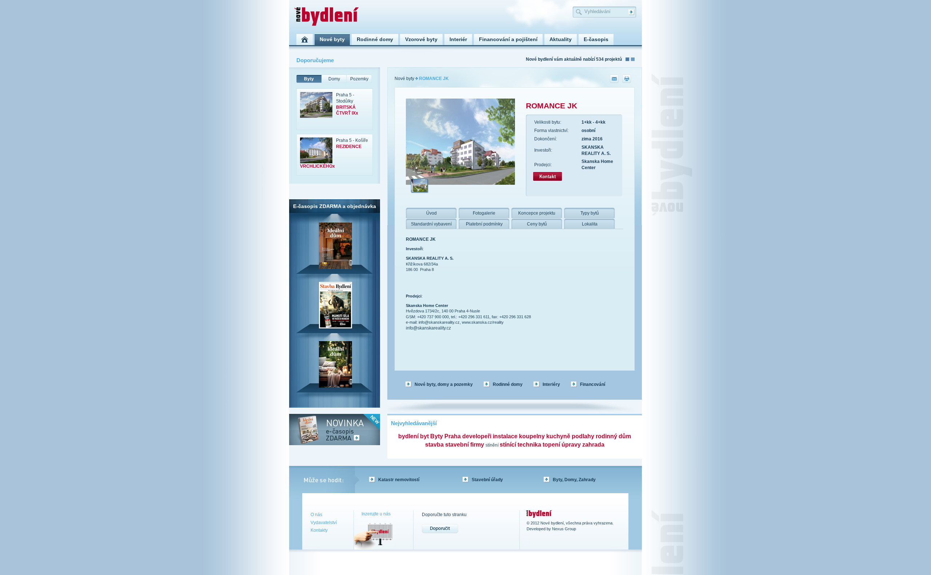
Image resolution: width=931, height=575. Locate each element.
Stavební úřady (487, 479)
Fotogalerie (484, 213)
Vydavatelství (324, 522)
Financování (592, 384)
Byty (309, 78)
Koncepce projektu (536, 213)
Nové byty (404, 78)
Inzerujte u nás (376, 513)
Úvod (431, 213)
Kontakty (319, 530)
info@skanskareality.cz (428, 328)
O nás (316, 514)
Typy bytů (589, 213)
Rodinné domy (508, 384)
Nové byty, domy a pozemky (444, 384)
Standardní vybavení (431, 224)
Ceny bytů (537, 224)
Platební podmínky (484, 224)
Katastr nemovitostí (398, 479)
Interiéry (551, 384)
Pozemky (359, 78)
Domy (334, 78)
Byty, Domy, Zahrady (574, 479)
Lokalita (590, 224)
